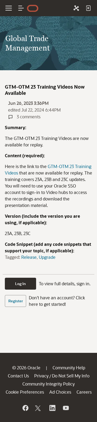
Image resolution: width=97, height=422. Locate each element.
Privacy (41, 376)
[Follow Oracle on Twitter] (38, 408)
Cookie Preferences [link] (25, 392)
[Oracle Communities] (76, 8)
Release (29, 257)
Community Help (69, 367)
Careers (84, 392)
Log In (20, 283)
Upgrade (47, 257)
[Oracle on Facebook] (25, 408)
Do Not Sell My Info (70, 376)
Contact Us (18, 376)
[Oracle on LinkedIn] (52, 408)
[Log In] (88, 8)
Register (15, 300)
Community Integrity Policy (48, 384)
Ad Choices (60, 392)
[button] (21, 8)
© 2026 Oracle (26, 367)
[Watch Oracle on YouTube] (65, 408)
